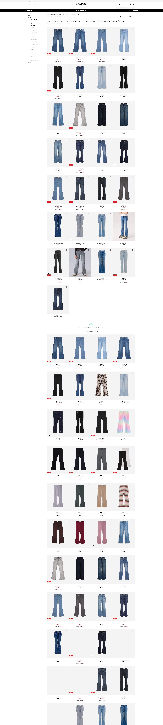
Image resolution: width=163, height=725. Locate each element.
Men (35, 4)
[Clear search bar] (133, 7)
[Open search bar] (117, 7)
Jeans (75, 14)
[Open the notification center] (127, 4)
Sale (55, 21)
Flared (79, 14)
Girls (51, 14)
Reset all (68, 24)
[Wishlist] (130, 4)
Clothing (64, 14)
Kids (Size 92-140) (57, 14)
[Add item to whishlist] (66, 28)
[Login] (123, 4)
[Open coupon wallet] (119, 4)
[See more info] (58, 62)
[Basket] (134, 4)
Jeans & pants (70, 14)
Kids (39, 4)
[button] (123, 17)
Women (30, 4)
